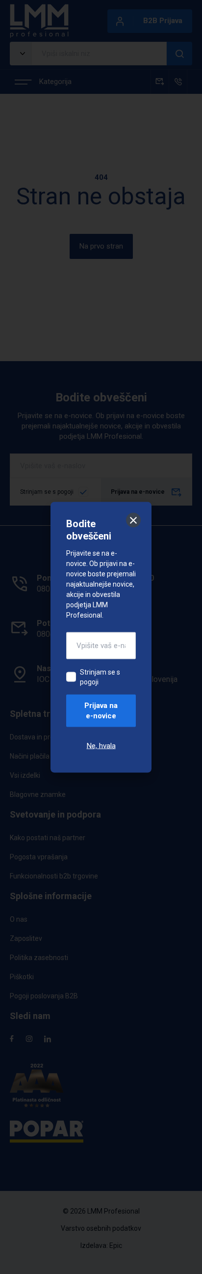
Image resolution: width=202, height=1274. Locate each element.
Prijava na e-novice (101, 710)
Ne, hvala (101, 745)
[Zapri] (133, 519)
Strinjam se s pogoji (100, 676)
